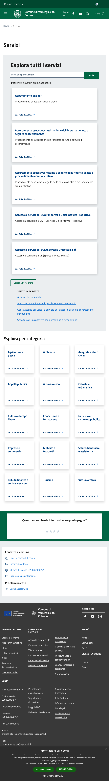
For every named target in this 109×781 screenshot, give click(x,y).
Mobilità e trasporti (37, 665)
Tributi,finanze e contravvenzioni (63, 657)
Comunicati (87, 642)
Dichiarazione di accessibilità (62, 715)
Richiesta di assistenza (39, 712)
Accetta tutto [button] (43, 769)
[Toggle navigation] (5, 13)
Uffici (4, 648)
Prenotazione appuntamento (35, 691)
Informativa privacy (64, 703)
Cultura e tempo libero (39, 645)
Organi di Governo (10, 637)
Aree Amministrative (12, 642)
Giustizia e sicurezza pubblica (65, 648)
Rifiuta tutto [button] (66, 769)
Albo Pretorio (61, 698)
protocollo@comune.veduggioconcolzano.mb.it (24, 734)
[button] (54, 776)
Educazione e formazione (61, 639)
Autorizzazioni (62, 674)
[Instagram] (86, 13)
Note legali (60, 708)
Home (6, 26)
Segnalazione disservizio (34, 700)
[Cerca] (103, 13)
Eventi (85, 667)
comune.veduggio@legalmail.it (16, 744)
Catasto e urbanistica (38, 660)
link (81, 763)
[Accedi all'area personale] (97, 4)
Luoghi (85, 662)
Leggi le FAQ (34, 707)
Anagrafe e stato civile (39, 640)
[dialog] (54, 763)
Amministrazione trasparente (63, 691)
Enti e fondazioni (10, 653)
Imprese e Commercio (38, 655)
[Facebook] (72, 13)
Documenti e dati (10, 672)
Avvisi (85, 648)
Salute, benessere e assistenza (64, 666)
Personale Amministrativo (9, 665)
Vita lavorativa (35, 650)
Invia (91, 75)
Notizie (85, 637)
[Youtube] (79, 13)
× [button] (106, 749)
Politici (5, 658)
